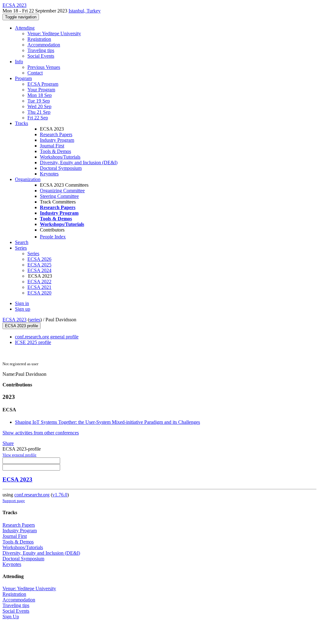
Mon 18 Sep (39, 95)
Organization (27, 179)
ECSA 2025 (39, 264)
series (34, 319)
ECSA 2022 (39, 281)
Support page (13, 500)
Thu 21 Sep (38, 112)
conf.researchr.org (32, 494)
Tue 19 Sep (38, 100)
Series (33, 253)
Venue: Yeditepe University (54, 33)
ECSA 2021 (39, 287)
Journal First (52, 145)
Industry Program (57, 140)
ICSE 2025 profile (33, 342)
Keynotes (49, 173)
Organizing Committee (62, 190)
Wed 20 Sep (39, 106)
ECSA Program (42, 84)
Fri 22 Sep (37, 117)
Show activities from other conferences (40, 432)
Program (23, 78)
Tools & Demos (55, 151)
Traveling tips (40, 50)
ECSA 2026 (39, 259)
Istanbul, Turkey (85, 10)
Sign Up (10, 616)
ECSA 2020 (39, 292)
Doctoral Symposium (61, 168)
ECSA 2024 (39, 270)
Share (8, 443)
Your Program (41, 89)
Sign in (22, 303)
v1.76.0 (59, 494)
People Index (53, 236)
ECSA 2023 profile (21, 325)
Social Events (40, 56)
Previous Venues (43, 67)
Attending (25, 28)
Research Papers (56, 134)
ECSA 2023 (14, 319)
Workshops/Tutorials (60, 157)
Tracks (21, 123)
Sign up (22, 309)
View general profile (19, 454)
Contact (35, 72)
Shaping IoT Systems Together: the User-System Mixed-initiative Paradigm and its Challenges (107, 422)
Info (19, 61)
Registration (39, 39)
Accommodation (43, 44)
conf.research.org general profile (47, 336)
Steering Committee (59, 196)
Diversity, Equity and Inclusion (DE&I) (78, 162)
